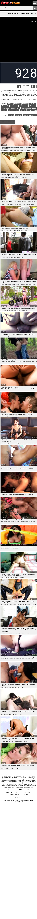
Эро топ (30, 787)
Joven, (2, 177)
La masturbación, (18, 310)
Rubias (33, 284)
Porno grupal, (20, 150)
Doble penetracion (29, 115)
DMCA (26, 795)
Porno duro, (13, 257)
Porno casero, (13, 150)
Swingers (33, 150)
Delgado (11, 115)
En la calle (32, 204)
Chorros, (7, 658)
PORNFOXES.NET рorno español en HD (21, 800)
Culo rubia (17, 103)
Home (10, 790)
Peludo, (25, 443)
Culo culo (25, 103)
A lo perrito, (11, 336)
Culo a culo (5, 106)
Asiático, (20, 204)
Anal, (24, 204)
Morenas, (22, 177)
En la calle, (6, 604)
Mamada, (7, 177)
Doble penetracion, (12, 388)
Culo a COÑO (24, 106)
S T (18, 108)
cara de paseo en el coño (29, 108)
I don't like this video (33, 86)
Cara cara (32, 106)
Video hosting (23, 790)
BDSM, (8, 310)
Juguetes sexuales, (15, 577)
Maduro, (3, 150)
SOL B (13, 108)
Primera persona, (14, 204)
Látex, (11, 468)
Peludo (24, 336)
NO (10, 110)
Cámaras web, (8, 633)
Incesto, (6, 687)
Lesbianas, (7, 548)
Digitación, (13, 361)
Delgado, (7, 150)
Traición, (3, 741)
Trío (34, 388)
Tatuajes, (22, 230)
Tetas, (7, 336)
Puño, (25, 150)
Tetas (26, 230)
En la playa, (4, 310)
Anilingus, (3, 768)
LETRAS (15, 110)
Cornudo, (28, 204)
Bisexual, (10, 416)
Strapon (28, 633)
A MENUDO (5, 108)
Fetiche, (3, 416)
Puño (26, 177)
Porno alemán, (25, 388)
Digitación (18, 115)
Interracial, (17, 177)
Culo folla (32, 103)
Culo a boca (14, 106)
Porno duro (24, 310)
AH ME (10, 103)
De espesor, (16, 658)
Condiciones (13, 795)
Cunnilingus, (17, 468)
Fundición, (11, 177)
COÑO (30, 110)
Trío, (36, 443)
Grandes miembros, (26, 361)
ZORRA (4, 110)
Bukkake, (17, 336)
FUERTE (23, 110)
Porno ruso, (28, 284)
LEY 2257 (18, 797)
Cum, (12, 310)
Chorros (20, 714)
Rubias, (29, 150)
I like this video (19, 86)
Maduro (29, 416)
